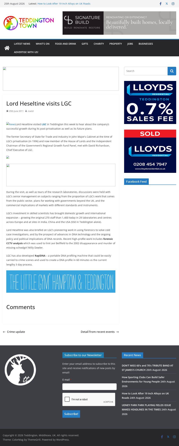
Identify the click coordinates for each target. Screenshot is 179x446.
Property (115, 43)
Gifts (85, 43)
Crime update (16, 332)
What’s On (42, 43)
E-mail (66, 379)
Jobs (130, 43)
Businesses (146, 43)
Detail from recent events (98, 332)
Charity (99, 43)
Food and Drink (65, 43)
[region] (119, 23)
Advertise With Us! (26, 52)
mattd (31, 111)
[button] (119, 23)
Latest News (22, 43)
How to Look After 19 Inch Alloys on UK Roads (64, 3)
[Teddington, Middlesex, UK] (7, 48)
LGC (44, 124)
